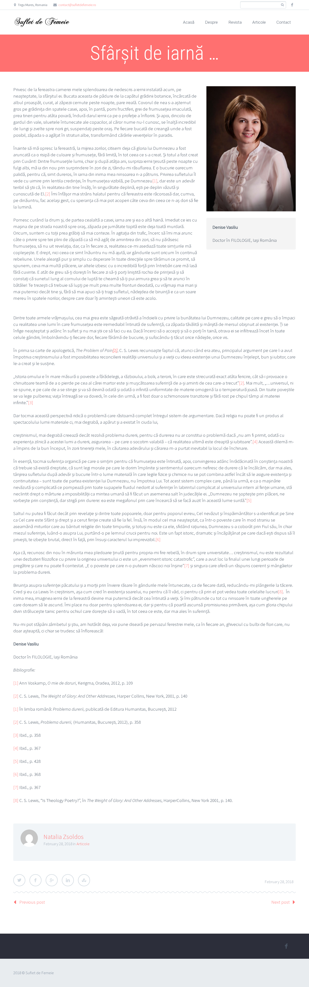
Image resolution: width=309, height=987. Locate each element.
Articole (259, 22)
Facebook (35, 880)
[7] (186, 565)
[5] (249, 500)
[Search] (282, 4)
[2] (47, 194)
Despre (211, 22)
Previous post (32, 902)
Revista (235, 22)
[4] (255, 441)
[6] (158, 539)
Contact (283, 22)
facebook (292, 4)
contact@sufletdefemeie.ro (77, 5)
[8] (280, 591)
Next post (280, 902)
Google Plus (52, 880)
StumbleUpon (84, 880)
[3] (30, 402)
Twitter (19, 880)
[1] (154, 181)
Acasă (188, 22)
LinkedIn (68, 880)
